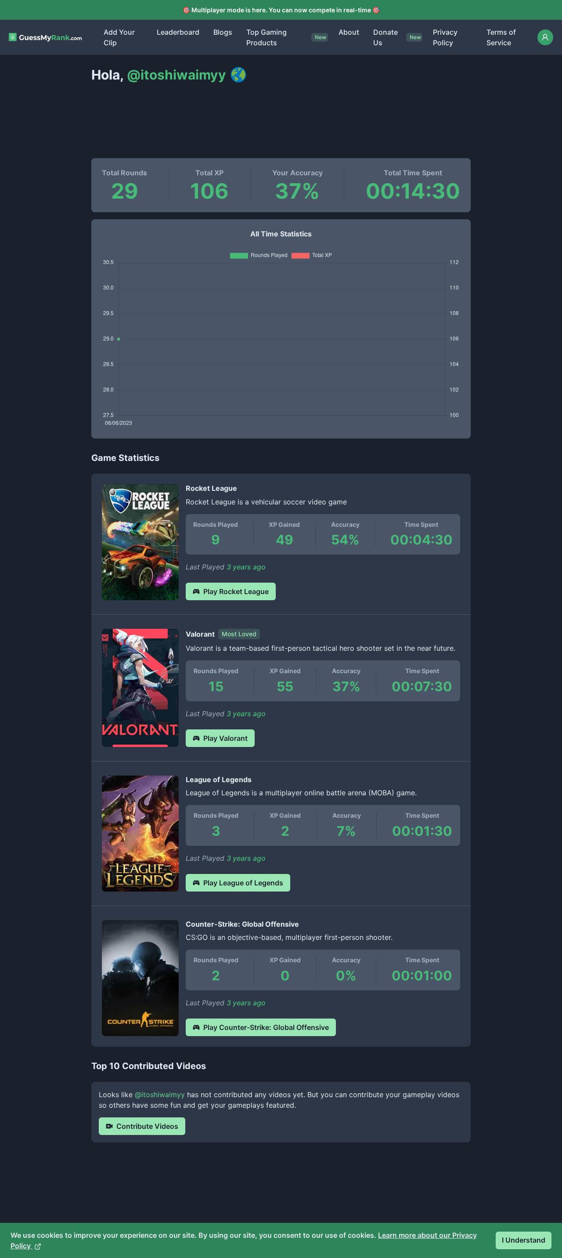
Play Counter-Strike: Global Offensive (266, 1027)
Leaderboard (178, 32)
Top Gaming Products (266, 37)
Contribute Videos (147, 1126)
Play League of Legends (243, 882)
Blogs (222, 32)
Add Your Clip (119, 37)
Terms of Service (501, 37)
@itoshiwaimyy (160, 1094)
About (349, 32)
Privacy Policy (445, 37)
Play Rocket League (236, 591)
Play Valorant (225, 738)
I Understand (523, 1240)
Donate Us (385, 37)
